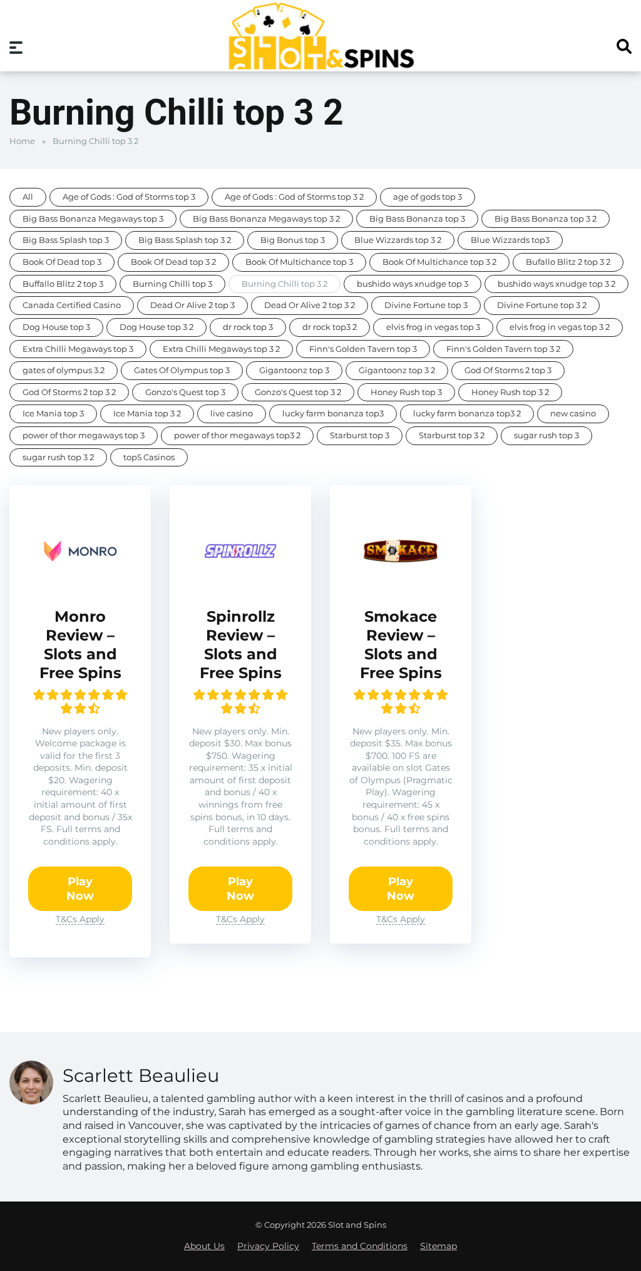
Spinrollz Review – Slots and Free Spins (241, 644)
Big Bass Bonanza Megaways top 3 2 (266, 219)
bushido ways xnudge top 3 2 (556, 284)
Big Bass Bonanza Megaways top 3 (93, 219)
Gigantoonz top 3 (294, 370)
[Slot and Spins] (320, 36)
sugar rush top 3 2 (58, 457)
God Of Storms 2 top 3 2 (69, 392)
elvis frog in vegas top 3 (433, 327)
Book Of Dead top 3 (62, 262)
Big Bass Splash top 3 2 (184, 240)
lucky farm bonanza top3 (333, 413)
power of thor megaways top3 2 (237, 435)
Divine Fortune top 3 (426, 305)
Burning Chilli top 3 (172, 284)
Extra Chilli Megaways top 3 (78, 349)
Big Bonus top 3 (292, 240)
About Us (204, 1246)
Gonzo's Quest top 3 (185, 392)
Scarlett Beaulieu (141, 1075)
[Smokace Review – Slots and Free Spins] (400, 585)
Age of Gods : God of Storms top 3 (129, 197)
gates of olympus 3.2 (64, 370)
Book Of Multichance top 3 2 (439, 262)
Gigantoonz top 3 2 (397, 370)
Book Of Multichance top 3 (299, 262)
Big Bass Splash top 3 (66, 240)
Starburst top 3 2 (452, 435)
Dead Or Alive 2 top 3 (192, 305)
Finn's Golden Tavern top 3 (363, 349)
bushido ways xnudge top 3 (412, 284)
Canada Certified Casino (72, 305)
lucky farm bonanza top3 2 (467, 413)
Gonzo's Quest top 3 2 (298, 392)
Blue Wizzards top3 (510, 240)
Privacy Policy (268, 1246)
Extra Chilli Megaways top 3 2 (221, 349)
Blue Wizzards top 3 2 (397, 240)
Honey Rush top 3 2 (510, 392)
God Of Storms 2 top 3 (507, 370)
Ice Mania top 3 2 (147, 413)
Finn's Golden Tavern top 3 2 (503, 349)
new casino (573, 413)
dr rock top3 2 (329, 327)
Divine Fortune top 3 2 (542, 305)
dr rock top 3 (248, 327)
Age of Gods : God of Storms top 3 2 (294, 197)
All (28, 197)
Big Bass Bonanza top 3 (417, 219)
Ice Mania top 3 (53, 413)
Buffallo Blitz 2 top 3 (63, 284)
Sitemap (438, 1246)
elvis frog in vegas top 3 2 (560, 327)
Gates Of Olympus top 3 (182, 370)
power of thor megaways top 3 (84, 435)
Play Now (80, 889)
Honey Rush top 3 (406, 392)
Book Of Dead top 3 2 (173, 262)
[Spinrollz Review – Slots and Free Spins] (240, 585)
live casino (231, 413)
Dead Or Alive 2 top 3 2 (309, 305)
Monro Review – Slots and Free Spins (80, 644)
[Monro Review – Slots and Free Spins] (80, 585)
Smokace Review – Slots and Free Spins (401, 644)
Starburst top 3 (359, 435)
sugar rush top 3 (546, 435)
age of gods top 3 (427, 197)
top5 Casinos (149, 457)
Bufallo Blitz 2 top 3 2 (568, 262)
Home (22, 141)
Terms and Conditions (360, 1246)
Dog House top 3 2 (156, 327)
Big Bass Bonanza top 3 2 (546, 219)
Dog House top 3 (56, 327)
